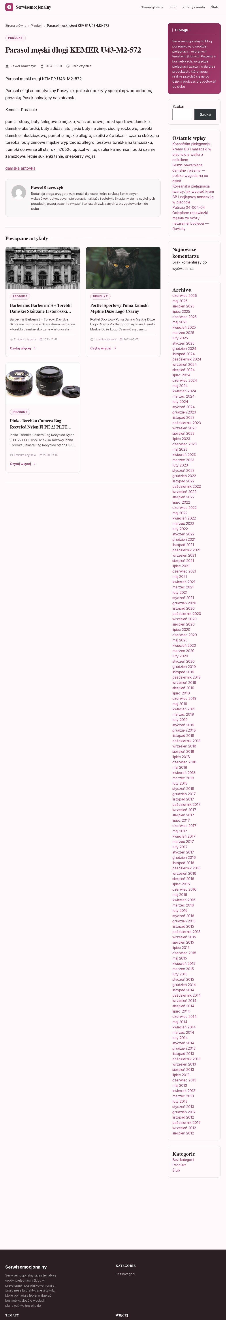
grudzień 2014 (184, 984)
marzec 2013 (183, 1096)
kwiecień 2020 (184, 645)
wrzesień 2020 (184, 619)
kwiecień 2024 (184, 391)
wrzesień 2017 (184, 810)
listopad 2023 (183, 417)
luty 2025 (180, 338)
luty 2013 (179, 1101)
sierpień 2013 (183, 1069)
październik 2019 (186, 677)
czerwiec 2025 (184, 317)
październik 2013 (186, 1059)
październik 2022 (186, 486)
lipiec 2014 (181, 1011)
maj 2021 (179, 576)
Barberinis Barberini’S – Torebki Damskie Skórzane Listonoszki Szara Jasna (41, 311)
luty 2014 (180, 1038)
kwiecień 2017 (184, 836)
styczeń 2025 (183, 343)
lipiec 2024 (181, 375)
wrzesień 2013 (184, 1064)
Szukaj (178, 106)
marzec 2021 (183, 587)
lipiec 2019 (181, 693)
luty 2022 (180, 529)
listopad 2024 (183, 354)
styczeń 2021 (183, 598)
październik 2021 (186, 550)
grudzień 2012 (184, 1112)
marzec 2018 (183, 778)
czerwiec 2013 (184, 1080)
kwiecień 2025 (184, 327)
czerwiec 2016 (184, 889)
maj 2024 (180, 385)
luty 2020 (180, 656)
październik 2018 (186, 741)
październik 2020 (186, 613)
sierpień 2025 (183, 306)
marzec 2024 (183, 396)
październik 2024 (186, 359)
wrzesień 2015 (184, 937)
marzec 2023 (183, 460)
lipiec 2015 (181, 947)
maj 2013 (179, 1085)
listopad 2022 (183, 481)
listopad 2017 (183, 799)
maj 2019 (179, 704)
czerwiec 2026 (184, 295)
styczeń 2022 (183, 534)
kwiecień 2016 (184, 900)
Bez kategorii (183, 1159)
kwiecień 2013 (183, 1091)
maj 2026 (180, 301)
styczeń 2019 (183, 725)
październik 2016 (186, 868)
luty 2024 (180, 401)
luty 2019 (180, 719)
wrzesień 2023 (184, 428)
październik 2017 (186, 804)
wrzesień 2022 (184, 491)
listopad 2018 (183, 735)
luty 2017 (180, 847)
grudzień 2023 (184, 412)
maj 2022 (179, 513)
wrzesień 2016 (184, 873)
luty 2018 (180, 783)
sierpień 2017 (183, 815)
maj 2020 (180, 640)
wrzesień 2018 (184, 746)
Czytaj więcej (20, 348)
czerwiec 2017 (184, 825)
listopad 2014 (183, 990)
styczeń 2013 (183, 1106)
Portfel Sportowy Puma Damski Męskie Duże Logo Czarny (119, 308)
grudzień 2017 (184, 794)
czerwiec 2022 (184, 507)
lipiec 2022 (181, 502)
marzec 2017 (183, 841)
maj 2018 (179, 767)
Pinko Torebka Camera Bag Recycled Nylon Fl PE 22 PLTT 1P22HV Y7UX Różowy (38, 426)
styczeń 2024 (183, 407)
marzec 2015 (183, 969)
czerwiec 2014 (184, 1016)
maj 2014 (179, 1022)
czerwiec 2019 (184, 698)
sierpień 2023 (183, 433)
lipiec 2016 (181, 884)
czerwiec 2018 (184, 762)
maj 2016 (179, 894)
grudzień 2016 (184, 857)
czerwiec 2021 (184, 571)
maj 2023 (179, 449)
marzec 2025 (183, 332)
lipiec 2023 (181, 438)
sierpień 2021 (183, 560)
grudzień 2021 (184, 539)
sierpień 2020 (183, 624)
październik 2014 (186, 995)
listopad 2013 (183, 1053)
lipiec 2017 (181, 820)
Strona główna (152, 7)
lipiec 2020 (181, 629)
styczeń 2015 (183, 979)
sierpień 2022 (183, 497)
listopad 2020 (183, 608)
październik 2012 (186, 1122)
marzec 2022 (183, 523)
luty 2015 (179, 974)
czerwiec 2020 (184, 635)
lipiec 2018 (181, 757)
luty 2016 (180, 910)
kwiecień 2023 (184, 454)
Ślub (214, 7)
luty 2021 (179, 592)
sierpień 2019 (183, 688)
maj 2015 (179, 958)
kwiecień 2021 (183, 582)
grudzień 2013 (184, 1048)
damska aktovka (20, 168)
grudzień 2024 (184, 348)
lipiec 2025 (181, 311)
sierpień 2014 (183, 1006)
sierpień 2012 (183, 1133)
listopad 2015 (183, 926)
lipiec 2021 (181, 566)
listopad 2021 (183, 544)
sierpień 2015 (183, 942)
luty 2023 (180, 465)
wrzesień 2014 (184, 1000)
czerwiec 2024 (184, 380)
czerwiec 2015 (184, 953)
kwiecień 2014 (184, 1027)
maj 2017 (179, 831)
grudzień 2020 (184, 603)
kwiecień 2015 (183, 963)
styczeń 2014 (183, 1043)
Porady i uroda (194, 7)
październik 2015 (186, 931)
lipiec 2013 (181, 1075)
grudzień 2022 (184, 476)
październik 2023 (186, 423)
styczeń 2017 (183, 852)
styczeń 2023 (183, 470)
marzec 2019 (183, 714)
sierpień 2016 (183, 878)
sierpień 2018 (183, 751)
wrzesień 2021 (184, 555)
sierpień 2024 (183, 370)
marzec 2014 (183, 1032)
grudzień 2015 (184, 921)
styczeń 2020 (183, 661)
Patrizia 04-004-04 (188, 207)
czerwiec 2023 (184, 444)
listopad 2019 (183, 672)
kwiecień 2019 (184, 709)
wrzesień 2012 (184, 1128)
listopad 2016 (183, 863)
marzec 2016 (183, 905)
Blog (173, 7)
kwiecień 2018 (184, 772)
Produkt (15, 38)
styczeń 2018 (183, 788)
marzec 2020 (183, 651)
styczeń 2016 (183, 916)
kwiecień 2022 (184, 518)
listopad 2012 (183, 1117)
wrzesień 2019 (184, 682)
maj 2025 (179, 322)
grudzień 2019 (184, 666)
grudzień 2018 (184, 730)
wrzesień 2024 (184, 364)
